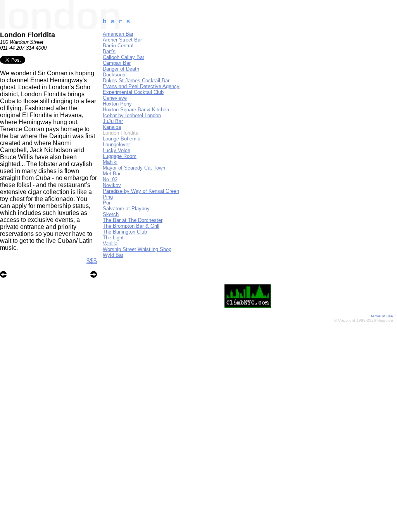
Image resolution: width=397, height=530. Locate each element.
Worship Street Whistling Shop (137, 249)
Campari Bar (117, 63)
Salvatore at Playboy (126, 208)
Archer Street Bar (122, 40)
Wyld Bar (113, 255)
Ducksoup (114, 75)
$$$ (91, 261)
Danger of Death (121, 69)
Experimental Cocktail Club (133, 92)
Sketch (111, 214)
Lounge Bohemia (121, 139)
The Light (113, 238)
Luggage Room (119, 156)
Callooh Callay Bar (123, 57)
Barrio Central (118, 45)
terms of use (382, 316)
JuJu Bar (113, 121)
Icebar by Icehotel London (132, 115)
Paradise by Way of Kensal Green (141, 191)
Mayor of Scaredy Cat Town (134, 168)
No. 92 (110, 179)
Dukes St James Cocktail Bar (136, 80)
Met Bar (112, 174)
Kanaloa (112, 127)
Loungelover (116, 144)
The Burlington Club (125, 232)
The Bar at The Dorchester (132, 220)
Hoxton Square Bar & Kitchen (136, 110)
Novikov (112, 185)
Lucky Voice (116, 150)
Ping (108, 197)
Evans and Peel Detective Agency (141, 86)
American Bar (118, 34)
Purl (107, 203)
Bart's (109, 51)
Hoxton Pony (117, 104)
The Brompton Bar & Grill (131, 226)
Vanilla (110, 243)
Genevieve (115, 98)
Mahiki (110, 162)
